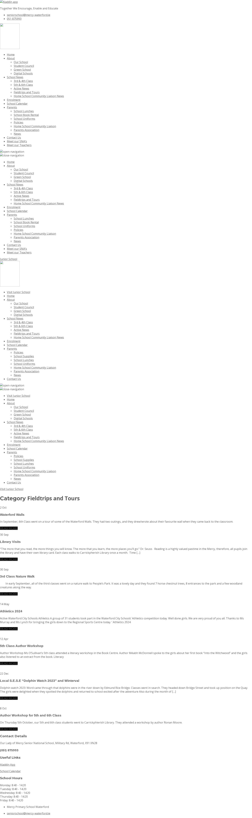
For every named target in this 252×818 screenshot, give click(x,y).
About (11, 58)
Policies (18, 122)
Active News (21, 88)
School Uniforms (24, 119)
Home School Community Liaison (35, 126)
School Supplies (24, 356)
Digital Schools (23, 73)
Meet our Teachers (19, 145)
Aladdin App (7, 765)
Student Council (24, 66)
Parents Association (26, 130)
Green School (22, 70)
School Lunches (24, 111)
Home (11, 54)
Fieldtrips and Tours (27, 92)
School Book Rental (26, 115)
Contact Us (14, 137)
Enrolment (13, 100)
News (17, 134)
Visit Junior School (18, 292)
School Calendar (17, 103)
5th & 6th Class (23, 85)
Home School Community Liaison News (39, 96)
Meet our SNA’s (17, 141)
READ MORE (9, 528)
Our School (21, 62)
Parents (12, 107)
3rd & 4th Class (23, 81)
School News (15, 77)
